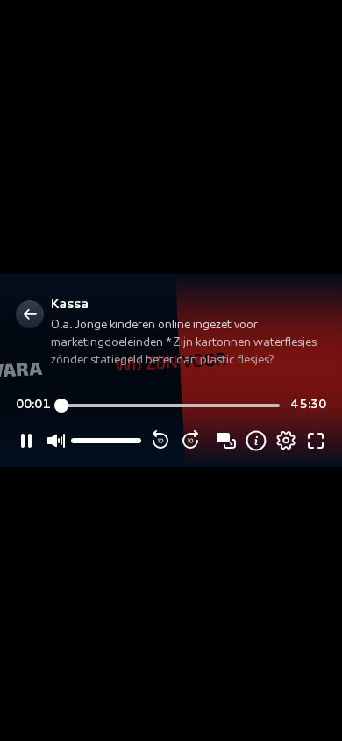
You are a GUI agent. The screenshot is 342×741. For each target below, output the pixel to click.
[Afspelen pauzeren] (26, 440)
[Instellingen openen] (285, 440)
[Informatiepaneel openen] (256, 440)
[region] (171, 370)
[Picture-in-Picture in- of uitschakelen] (226, 440)
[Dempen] (56, 440)
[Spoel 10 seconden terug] (160, 440)
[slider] (170, 405)
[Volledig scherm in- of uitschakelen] (315, 440)
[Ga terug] (30, 314)
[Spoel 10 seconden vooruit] (190, 440)
